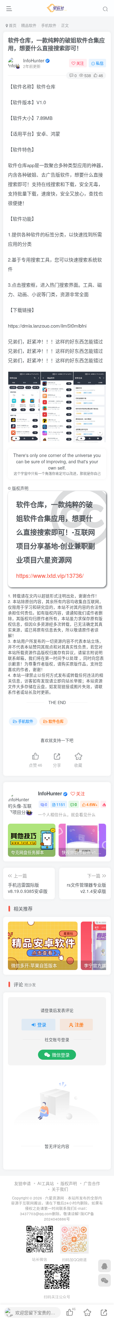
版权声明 (68, 1183)
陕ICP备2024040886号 (69, 1216)
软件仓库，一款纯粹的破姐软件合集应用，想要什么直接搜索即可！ (56, 44)
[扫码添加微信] (104, 1280)
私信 (100, 63)
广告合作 (92, 1183)
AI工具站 (45, 1183)
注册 (79, 1024)
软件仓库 (56, 721)
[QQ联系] (104, 1266)
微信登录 (61, 1055)
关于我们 (60, 1189)
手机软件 (48, 25)
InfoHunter (33, 60)
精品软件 (28, 25)
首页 (12, 25)
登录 (41, 1024)
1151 (60, 804)
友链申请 (22, 1183)
